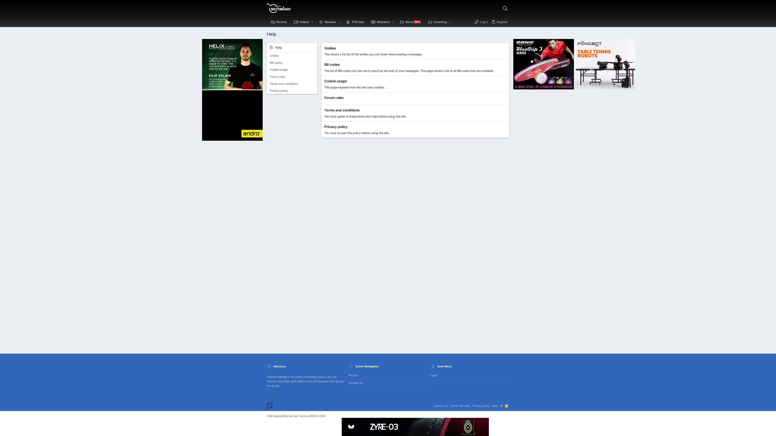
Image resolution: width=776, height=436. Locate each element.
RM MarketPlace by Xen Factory (297, 416)
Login (433, 375)
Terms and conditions (284, 83)
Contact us (356, 383)
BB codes (276, 62)
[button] (312, 22)
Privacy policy (279, 90)
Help (495, 405)
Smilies (274, 55)
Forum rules (277, 76)
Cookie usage (279, 69)
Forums (353, 375)
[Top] (501, 406)
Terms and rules (460, 405)
